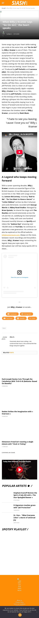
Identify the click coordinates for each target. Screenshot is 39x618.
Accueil (3, 8)
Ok (20, 615)
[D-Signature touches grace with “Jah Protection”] (7, 507)
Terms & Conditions (19, 604)
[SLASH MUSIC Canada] (19, 3)
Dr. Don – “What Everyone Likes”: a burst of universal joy (24, 517)
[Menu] (3, 3)
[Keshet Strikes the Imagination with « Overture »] (19, 399)
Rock (4, 328)
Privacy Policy (19, 602)
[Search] (36, 3)
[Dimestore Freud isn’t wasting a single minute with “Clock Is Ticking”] (19, 429)
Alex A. (10, 34)
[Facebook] (12, 595)
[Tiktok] (27, 595)
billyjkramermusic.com (11, 235)
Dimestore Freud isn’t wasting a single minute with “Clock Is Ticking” (17, 443)
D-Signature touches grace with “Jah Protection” (24, 506)
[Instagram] (17, 595)
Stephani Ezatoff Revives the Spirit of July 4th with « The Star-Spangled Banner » (25, 495)
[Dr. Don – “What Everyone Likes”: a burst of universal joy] (7, 517)
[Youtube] (22, 595)
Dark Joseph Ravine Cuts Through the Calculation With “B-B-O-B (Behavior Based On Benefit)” (19, 381)
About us (19, 600)
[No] (37, 612)
